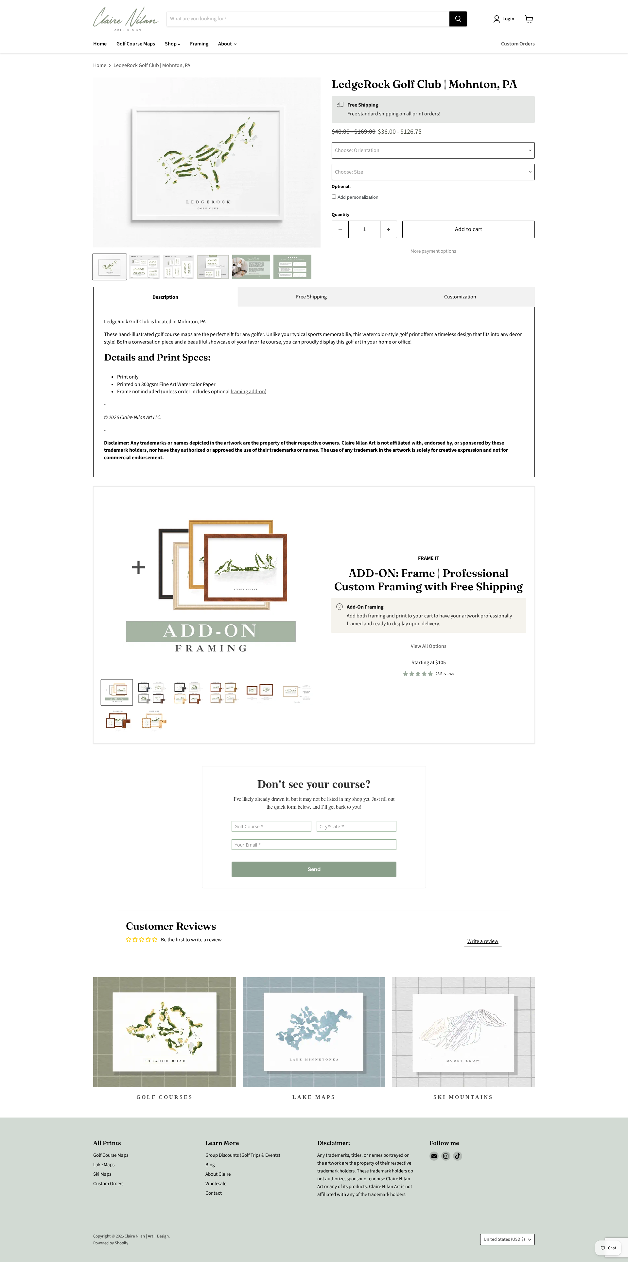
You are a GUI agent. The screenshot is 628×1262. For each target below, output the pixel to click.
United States (504, 1239)
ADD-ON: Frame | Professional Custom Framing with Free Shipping (428, 579)
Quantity (340, 214)
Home (100, 43)
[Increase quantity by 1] (388, 230)
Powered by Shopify (110, 1243)
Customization (460, 296)
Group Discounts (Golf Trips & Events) (242, 1155)
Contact (213, 1193)
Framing (199, 43)
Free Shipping (311, 296)
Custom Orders (518, 43)
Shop (171, 43)
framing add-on (248, 391)
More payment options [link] (433, 251)
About (225, 43)
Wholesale (215, 1183)
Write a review (482, 941)
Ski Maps (102, 1174)
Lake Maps (103, 1164)
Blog (210, 1164)
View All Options (428, 646)
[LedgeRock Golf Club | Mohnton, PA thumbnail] (110, 267)
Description (165, 297)
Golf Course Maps (135, 43)
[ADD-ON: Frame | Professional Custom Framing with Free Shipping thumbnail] (116, 692)
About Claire (218, 1174)
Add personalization (358, 197)
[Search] (458, 18)
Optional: (341, 186)
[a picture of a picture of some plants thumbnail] (297, 692)
